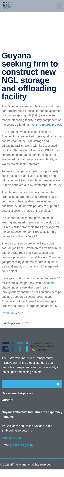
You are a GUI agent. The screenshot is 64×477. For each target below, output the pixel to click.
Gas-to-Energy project (46, 124)
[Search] (58, 384)
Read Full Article (12, 313)
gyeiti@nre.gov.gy (21, 445)
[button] (59, 6)
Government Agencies (17, 393)
